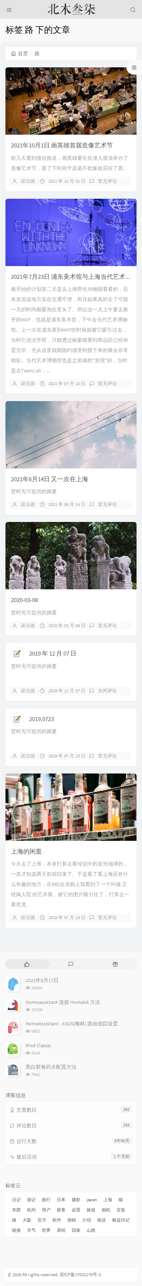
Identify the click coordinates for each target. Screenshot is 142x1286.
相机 (106, 1209)
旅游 (91, 1209)
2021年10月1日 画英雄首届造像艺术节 (62, 145)
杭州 (31, 1209)
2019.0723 (41, 719)
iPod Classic (38, 1045)
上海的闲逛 (26, 851)
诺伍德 (28, 181)
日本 (61, 1199)
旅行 (46, 1199)
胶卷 (61, 1209)
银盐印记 (121, 1220)
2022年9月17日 (42, 980)
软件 (56, 1220)
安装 (121, 1209)
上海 (107, 1199)
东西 (16, 1209)
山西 (91, 1230)
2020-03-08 (24, 600)
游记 (31, 1199)
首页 (23, 53)
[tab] (27, 964)
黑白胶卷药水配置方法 (50, 1067)
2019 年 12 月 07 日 (52, 653)
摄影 (76, 1199)
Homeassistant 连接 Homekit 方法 (62, 1002)
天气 (31, 1230)
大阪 (27, 1220)
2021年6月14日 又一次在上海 (49, 479)
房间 (61, 1230)
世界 (46, 1230)
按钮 (71, 1220)
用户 (46, 1209)
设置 (76, 1209)
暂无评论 (107, 181)
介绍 (86, 1220)
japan (92, 1199)
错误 (101, 1220)
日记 (16, 1199)
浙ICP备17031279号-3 (80, 1274)
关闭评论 (107, 691)
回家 (76, 1230)
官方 (42, 1220)
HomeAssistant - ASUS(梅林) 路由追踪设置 (71, 1023)
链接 (16, 1230)
